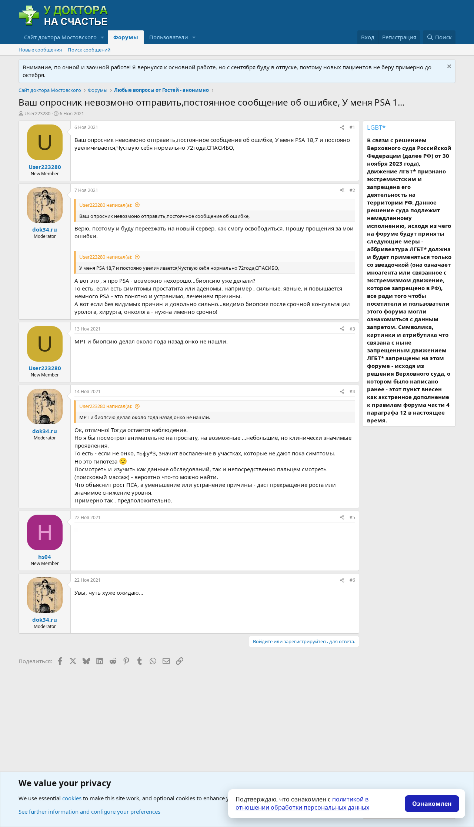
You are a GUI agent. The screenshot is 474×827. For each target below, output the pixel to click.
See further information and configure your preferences (89, 811)
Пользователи (168, 37)
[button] (102, 37)
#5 (352, 517)
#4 (352, 391)
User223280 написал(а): (105, 205)
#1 (352, 127)
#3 (352, 329)
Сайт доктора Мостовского (60, 37)
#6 (352, 580)
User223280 (37, 113)
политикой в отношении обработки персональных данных (302, 803)
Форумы (125, 37)
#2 (352, 190)
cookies (71, 798)
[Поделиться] (342, 127)
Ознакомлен (432, 804)
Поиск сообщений (89, 49)
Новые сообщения (40, 49)
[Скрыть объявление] (448, 67)
